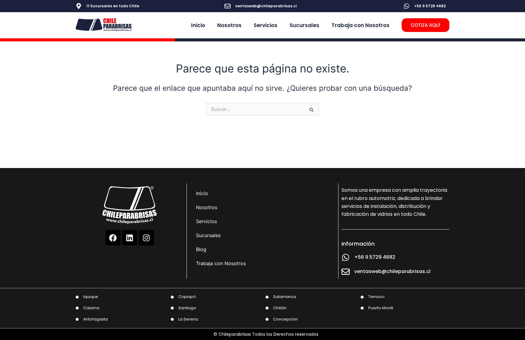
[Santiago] (172, 308)
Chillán (280, 308)
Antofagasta (95, 319)
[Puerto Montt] (362, 308)
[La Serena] (172, 319)
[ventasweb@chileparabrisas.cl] (228, 6)
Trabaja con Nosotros (360, 25)
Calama (91, 308)
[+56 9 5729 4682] (406, 6)
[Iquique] (77, 297)
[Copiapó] (172, 297)
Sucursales (304, 25)
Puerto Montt (380, 308)
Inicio (198, 25)
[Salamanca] (267, 297)
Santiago (187, 308)
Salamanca (284, 297)
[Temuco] (362, 297)
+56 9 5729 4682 (430, 6)
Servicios (265, 25)
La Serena (188, 319)
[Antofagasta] (77, 319)
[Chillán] (267, 308)
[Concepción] (267, 319)
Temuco (376, 297)
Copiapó (187, 297)
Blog (201, 249)
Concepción (285, 319)
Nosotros (229, 25)
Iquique (90, 297)
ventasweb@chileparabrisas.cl (266, 6)
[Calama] (77, 308)
